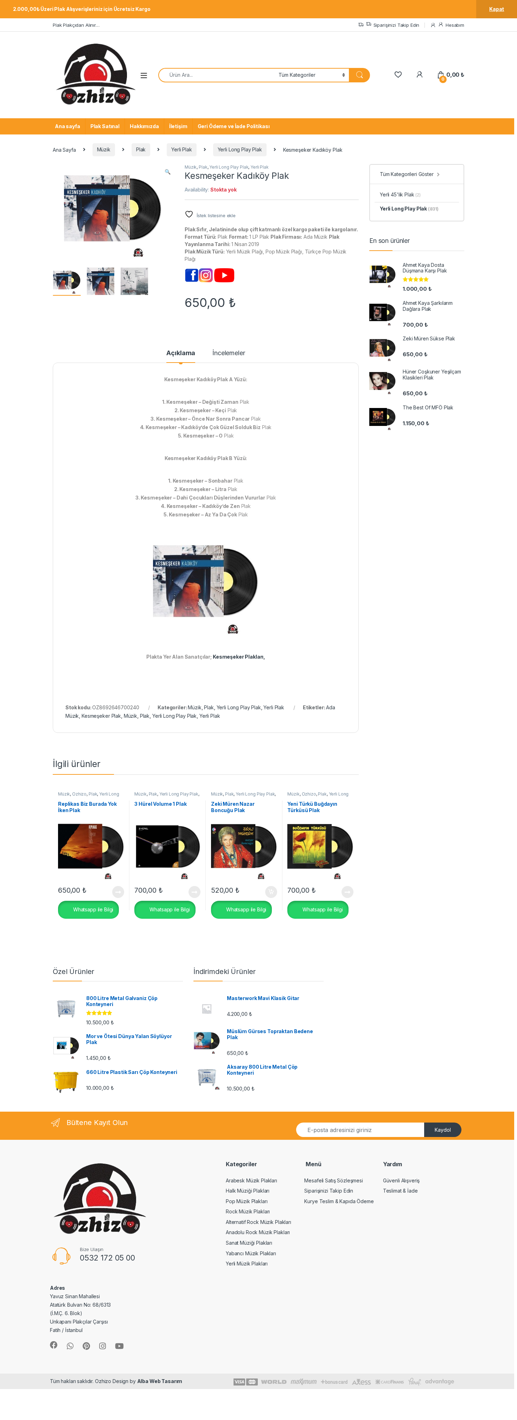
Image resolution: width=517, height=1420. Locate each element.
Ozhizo (79, 794)
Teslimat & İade (400, 1191)
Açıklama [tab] (180, 353)
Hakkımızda (144, 126)
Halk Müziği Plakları (247, 1191)
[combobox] (216, 75)
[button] (168, 172)
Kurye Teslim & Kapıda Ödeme (339, 1201)
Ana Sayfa (64, 149)
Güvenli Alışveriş (401, 1180)
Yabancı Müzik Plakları (251, 1253)
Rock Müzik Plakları (248, 1211)
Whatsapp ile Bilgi (92, 909)
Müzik (103, 149)
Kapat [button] (496, 9)
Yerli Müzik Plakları (247, 1264)
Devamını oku (113, 892)
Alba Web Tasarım (160, 1381)
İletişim (178, 126)
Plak (141, 149)
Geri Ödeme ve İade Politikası (234, 126)
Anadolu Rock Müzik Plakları (258, 1232)
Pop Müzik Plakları (246, 1201)
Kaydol (443, 1130)
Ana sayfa (67, 126)
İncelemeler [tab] (228, 353)
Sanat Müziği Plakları (249, 1243)
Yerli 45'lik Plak (400, 194)
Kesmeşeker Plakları (238, 657)
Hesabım (455, 25)
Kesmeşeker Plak (101, 716)
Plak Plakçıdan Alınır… (76, 25)
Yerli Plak (181, 149)
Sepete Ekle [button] (268, 892)
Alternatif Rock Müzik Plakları (258, 1222)
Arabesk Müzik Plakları (251, 1180)
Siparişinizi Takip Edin (397, 25)
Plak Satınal (105, 126)
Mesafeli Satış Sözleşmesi (333, 1180)
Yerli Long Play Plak (240, 149)
